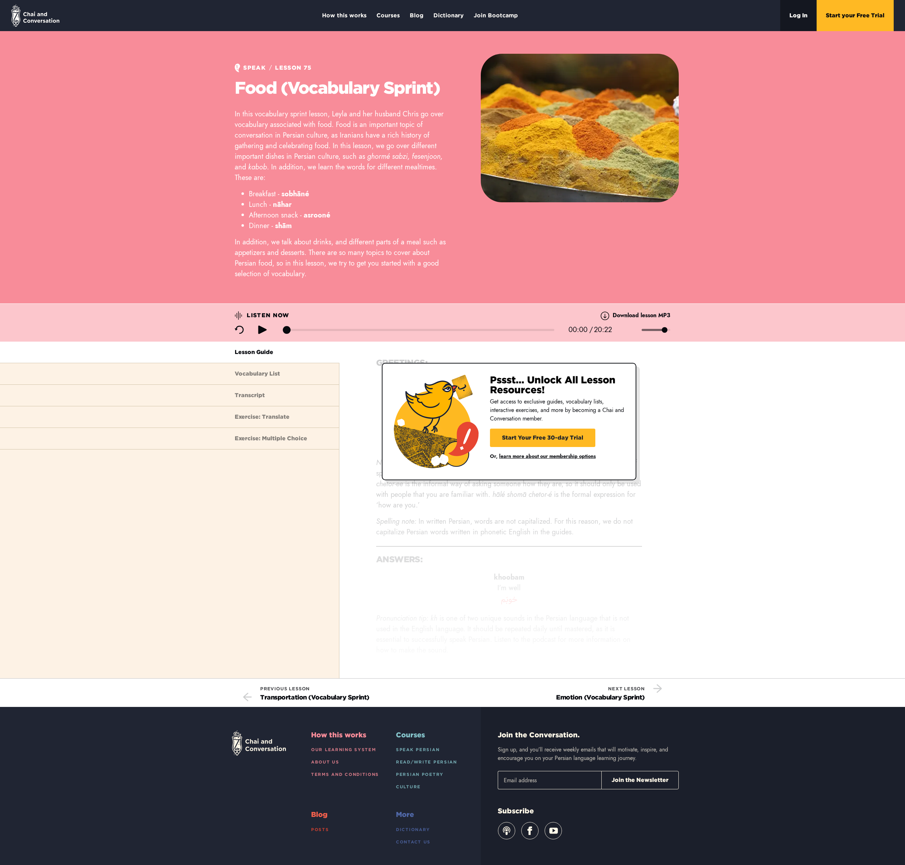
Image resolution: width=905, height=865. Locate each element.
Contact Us (413, 841)
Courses (388, 15)
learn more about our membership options (547, 456)
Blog (417, 15)
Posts (320, 829)
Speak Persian (417, 749)
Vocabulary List (257, 373)
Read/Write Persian (426, 762)
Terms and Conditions (345, 774)
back (239, 330)
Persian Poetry (420, 774)
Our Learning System (343, 749)
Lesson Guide (254, 352)
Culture (408, 786)
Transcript (250, 395)
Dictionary (448, 15)
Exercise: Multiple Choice (271, 438)
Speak (254, 67)
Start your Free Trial (855, 15)
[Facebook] (530, 831)
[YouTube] (553, 831)
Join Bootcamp (496, 15)
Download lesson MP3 (640, 315)
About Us (325, 762)
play (262, 329)
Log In (798, 15)
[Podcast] (506, 831)
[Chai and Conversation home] (35, 15)
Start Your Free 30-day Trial (542, 437)
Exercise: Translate (262, 416)
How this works (344, 15)
